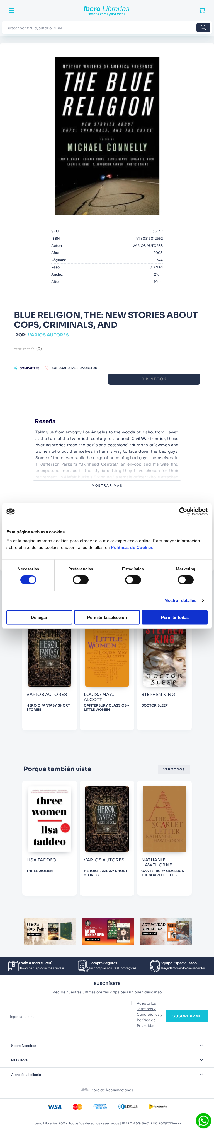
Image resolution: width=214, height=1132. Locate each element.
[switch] (81, 579)
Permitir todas (175, 617)
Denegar (39, 617)
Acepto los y (149, 1014)
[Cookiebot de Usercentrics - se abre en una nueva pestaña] (183, 511)
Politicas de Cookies (132, 547)
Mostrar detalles (180, 600)
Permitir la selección (107, 617)
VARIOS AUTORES (48, 335)
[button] (26, 368)
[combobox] (107, 27)
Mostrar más (107, 485)
